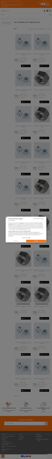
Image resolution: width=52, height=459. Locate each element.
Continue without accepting (38, 218)
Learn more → (16, 240)
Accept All (36, 240)
